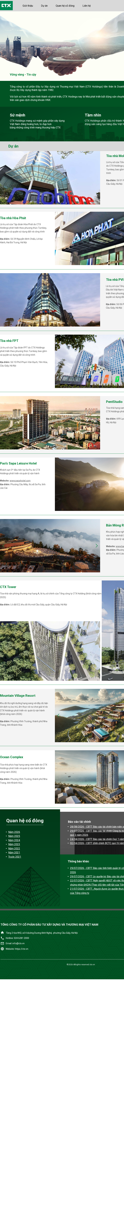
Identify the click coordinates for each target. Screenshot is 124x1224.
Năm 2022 (14, 848)
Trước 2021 (14, 856)
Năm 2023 (14, 844)
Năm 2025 (14, 836)
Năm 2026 (14, 832)
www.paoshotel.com (20, 480)
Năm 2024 (14, 840)
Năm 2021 (14, 852)
